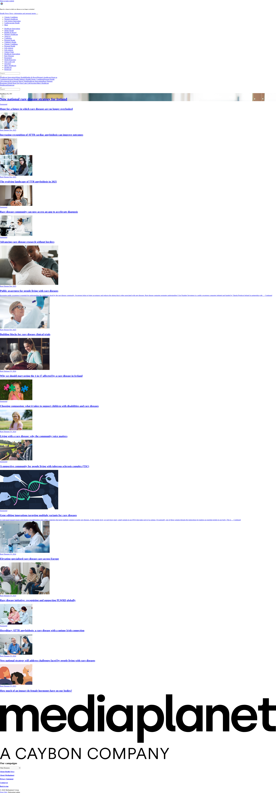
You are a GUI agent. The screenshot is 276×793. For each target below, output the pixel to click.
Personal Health (9, 40)
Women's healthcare (11, 19)
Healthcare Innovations (12, 29)
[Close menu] (1, 87)
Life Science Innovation (12, 21)
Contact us (4, 783)
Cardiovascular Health (12, 23)
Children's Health (10, 42)
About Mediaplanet (7, 775)
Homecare (7, 69)
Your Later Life (9, 62)
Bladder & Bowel (10, 32)
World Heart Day (10, 60)
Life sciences (8, 48)
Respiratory (8, 58)
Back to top (4, 786)
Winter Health (9, 30)
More (6, 25)
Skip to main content (7, 1)
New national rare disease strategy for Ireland (33, 99)
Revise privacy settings (14, 792)
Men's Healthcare (10, 66)
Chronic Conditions (11, 17)
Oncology (7, 64)
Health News (18, 13)
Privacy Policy (3, 792)
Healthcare (8, 67)
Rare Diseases (9, 56)
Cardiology (8, 38)
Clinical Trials (9, 52)
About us (7, 36)
